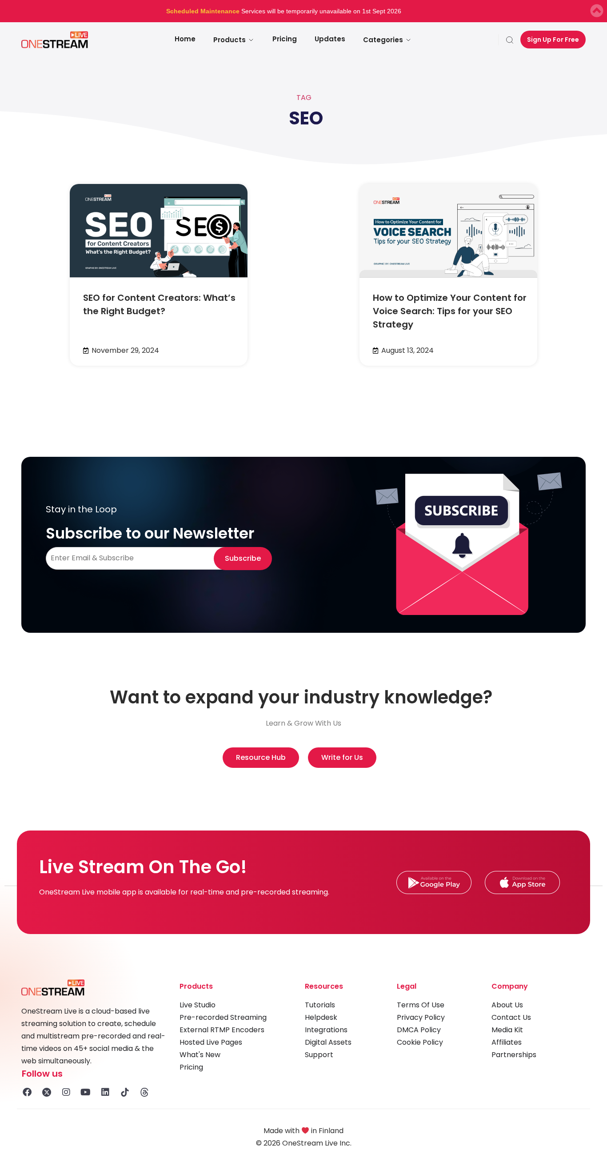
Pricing (284, 39)
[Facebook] (27, 1092)
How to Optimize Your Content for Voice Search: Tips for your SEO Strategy (450, 311)
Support (319, 1055)
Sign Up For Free (553, 39)
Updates (330, 39)
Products (229, 39)
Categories (383, 39)
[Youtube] (85, 1092)
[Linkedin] (105, 1092)
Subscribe (243, 558)
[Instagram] (66, 1092)
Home (185, 39)
